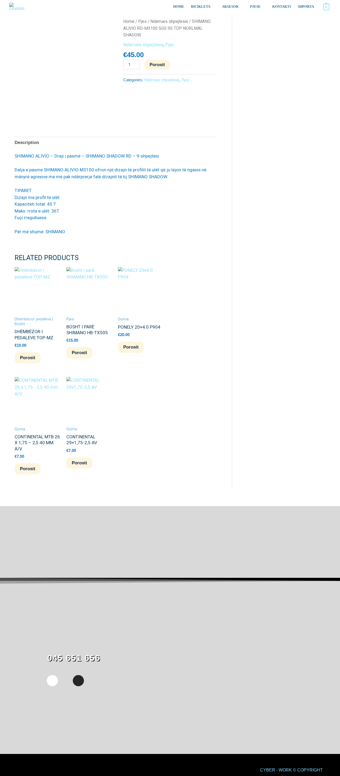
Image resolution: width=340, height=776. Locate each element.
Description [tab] (27, 142)
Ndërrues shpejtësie (169, 21)
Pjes (142, 21)
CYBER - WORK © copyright (291, 770)
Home (128, 21)
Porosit (157, 64)
